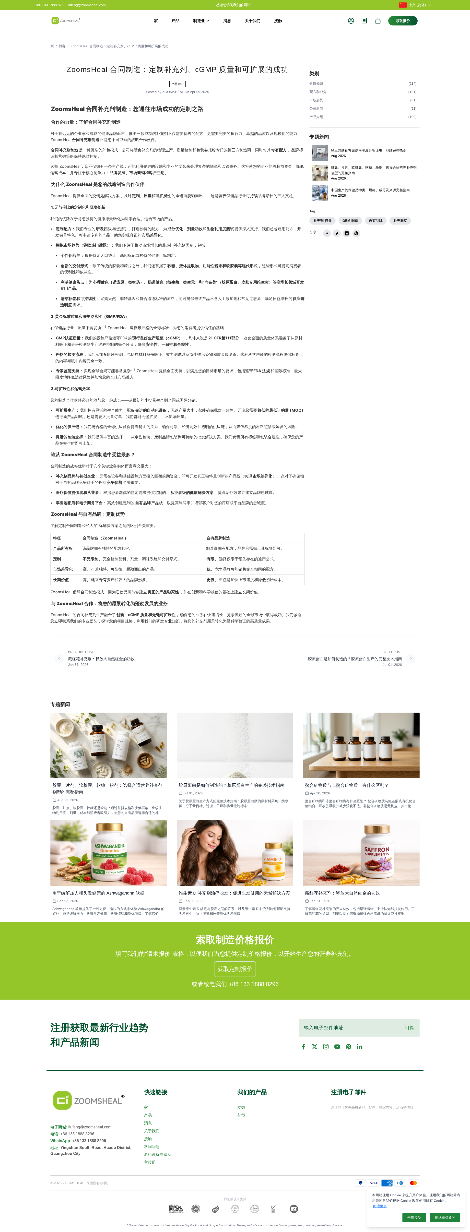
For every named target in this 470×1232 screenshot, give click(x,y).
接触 (148, 1139)
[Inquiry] (364, 20)
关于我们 (152, 1131)
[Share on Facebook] (327, 233)
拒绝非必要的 (445, 1218)
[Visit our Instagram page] (326, 1046)
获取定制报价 (235, 969)
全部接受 (414, 1218)
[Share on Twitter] (337, 233)
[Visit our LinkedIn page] (359, 1046)
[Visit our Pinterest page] (348, 1046)
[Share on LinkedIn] (347, 233)
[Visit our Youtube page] (337, 1046)
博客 (62, 46)
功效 (241, 1107)
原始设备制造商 (157, 1154)
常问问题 (152, 1147)
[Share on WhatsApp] (356, 233)
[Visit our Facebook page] (303, 1046)
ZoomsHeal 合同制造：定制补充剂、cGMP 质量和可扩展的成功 (119, 46)
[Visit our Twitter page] (314, 1046)
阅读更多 (380, 1206)
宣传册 (150, 1162)
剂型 (241, 1115)
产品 (148, 1115)
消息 (148, 1123)
